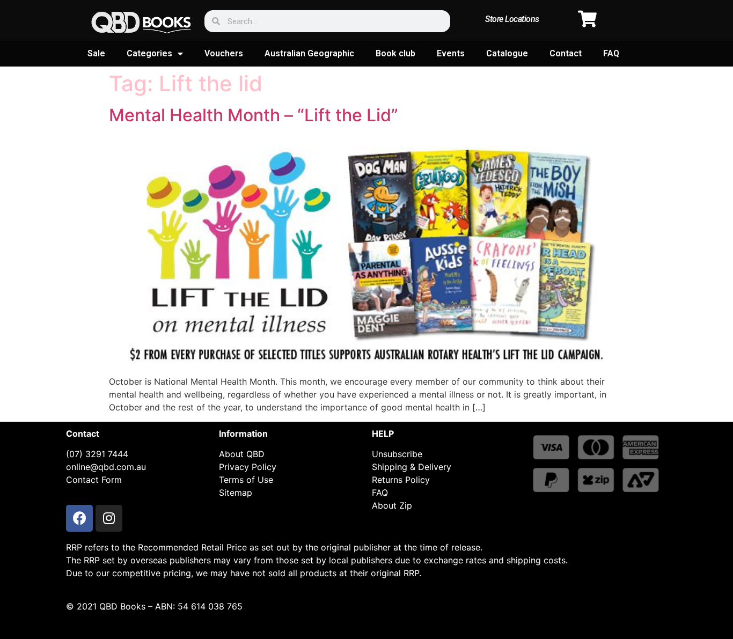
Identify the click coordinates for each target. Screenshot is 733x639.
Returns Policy (401, 479)
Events (451, 53)
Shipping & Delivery (411, 466)
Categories (149, 53)
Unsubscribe (397, 454)
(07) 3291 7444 (97, 454)
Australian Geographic (309, 53)
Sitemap (235, 492)
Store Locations (512, 19)
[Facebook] (79, 518)
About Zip (392, 505)
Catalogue (507, 53)
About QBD (242, 454)
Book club (395, 53)
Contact (565, 53)
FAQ (611, 53)
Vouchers (223, 53)
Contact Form (94, 479)
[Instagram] (109, 518)
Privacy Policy (247, 466)
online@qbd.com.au (106, 466)
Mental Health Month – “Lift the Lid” (253, 115)
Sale (96, 53)
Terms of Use (246, 479)
